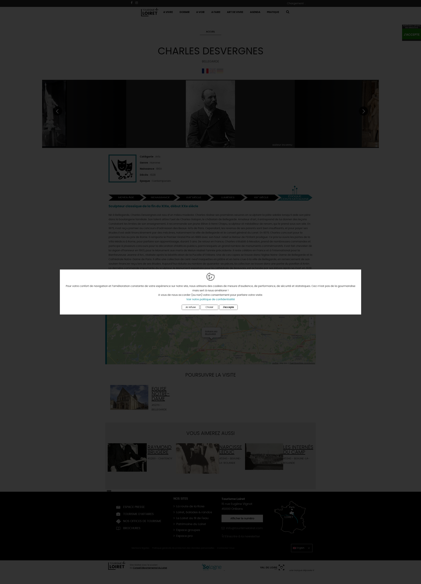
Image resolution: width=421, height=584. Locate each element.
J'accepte (228, 307)
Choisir (209, 307)
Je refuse (190, 307)
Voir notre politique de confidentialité (210, 299)
